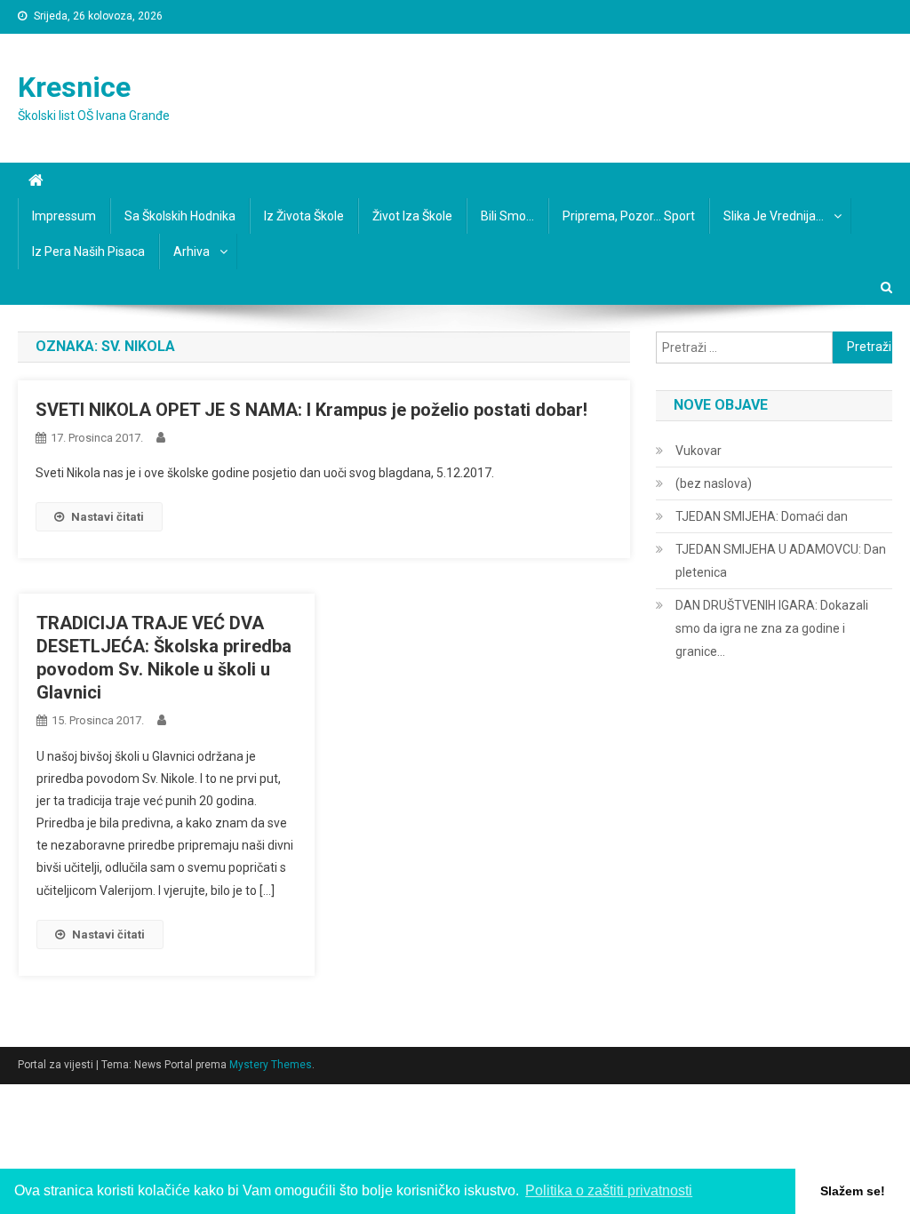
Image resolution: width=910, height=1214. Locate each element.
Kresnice (74, 87)
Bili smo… (507, 216)
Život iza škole (412, 216)
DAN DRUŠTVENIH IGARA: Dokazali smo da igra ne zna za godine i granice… (771, 628)
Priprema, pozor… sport (629, 216)
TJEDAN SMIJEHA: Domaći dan (761, 516)
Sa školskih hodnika (179, 216)
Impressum (64, 216)
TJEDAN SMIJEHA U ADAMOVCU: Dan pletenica (780, 560)
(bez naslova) (713, 483)
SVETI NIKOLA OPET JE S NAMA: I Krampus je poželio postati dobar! (311, 409)
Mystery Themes (270, 1064)
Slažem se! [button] (852, 1191)
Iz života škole (304, 216)
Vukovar (698, 450)
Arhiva (191, 251)
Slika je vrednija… (773, 216)
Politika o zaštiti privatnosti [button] (608, 1190)
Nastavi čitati (107, 516)
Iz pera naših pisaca (88, 251)
